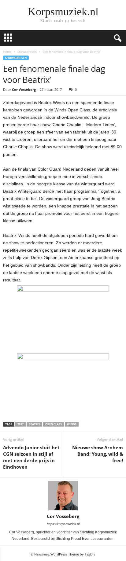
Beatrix (34, 424)
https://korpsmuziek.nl (63, 524)
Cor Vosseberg (24, 89)
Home (7, 51)
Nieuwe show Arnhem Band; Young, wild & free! (97, 453)
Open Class (53, 424)
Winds (71, 424)
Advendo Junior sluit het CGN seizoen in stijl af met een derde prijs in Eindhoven (31, 457)
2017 (20, 424)
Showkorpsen (27, 51)
